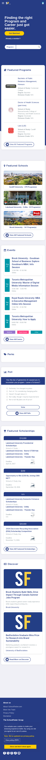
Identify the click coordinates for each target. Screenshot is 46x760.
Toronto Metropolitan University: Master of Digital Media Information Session (25, 282)
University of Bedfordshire (16, 650)
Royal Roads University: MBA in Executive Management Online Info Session (26, 301)
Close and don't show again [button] (20, 746)
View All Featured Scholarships (20, 549)
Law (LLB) (22, 126)
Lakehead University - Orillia (17, 454)
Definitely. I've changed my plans (20, 388)
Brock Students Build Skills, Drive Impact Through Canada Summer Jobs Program (22, 595)
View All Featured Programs (19, 144)
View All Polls (23, 413)
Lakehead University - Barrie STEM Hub (22, 451)
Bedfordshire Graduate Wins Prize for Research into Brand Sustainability (22, 638)
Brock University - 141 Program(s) (23, 227)
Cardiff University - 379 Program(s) (23, 187)
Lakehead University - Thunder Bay (20, 457)
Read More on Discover (17, 659)
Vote (23, 407)
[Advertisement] (23, 683)
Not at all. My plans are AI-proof (20, 400)
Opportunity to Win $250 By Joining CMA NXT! (23, 477)
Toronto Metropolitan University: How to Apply (24, 318)
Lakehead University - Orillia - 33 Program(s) (23, 207)
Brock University (12, 607)
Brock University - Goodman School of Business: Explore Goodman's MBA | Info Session (25, 263)
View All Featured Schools (18, 235)
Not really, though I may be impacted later (24, 397)
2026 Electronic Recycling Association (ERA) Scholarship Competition (22, 530)
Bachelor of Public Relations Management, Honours (27, 81)
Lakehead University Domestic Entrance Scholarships (22, 500)
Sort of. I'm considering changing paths (23, 391)
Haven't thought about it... (18, 394)
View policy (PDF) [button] (12, 740)
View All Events (14, 339)
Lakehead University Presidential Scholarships (19, 444)
